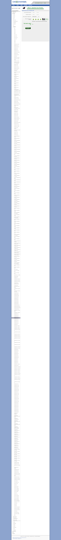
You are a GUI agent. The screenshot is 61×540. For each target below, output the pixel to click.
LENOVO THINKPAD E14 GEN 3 (16, 158)
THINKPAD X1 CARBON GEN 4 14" (16, 430)
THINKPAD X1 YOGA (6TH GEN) (17, 458)
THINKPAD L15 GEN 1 (17, 312)
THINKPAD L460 (16, 316)
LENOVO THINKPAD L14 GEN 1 (16, 173)
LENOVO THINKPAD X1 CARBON (17, 241)
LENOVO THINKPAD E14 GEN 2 (16, 156)
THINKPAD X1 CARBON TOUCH (16, 445)
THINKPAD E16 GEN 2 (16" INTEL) (17, 291)
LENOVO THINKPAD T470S (16, 215)
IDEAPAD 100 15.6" (16, 44)
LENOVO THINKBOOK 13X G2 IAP (17, 143)
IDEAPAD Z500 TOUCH (17, 122)
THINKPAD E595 (16, 303)
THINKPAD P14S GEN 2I (17, 330)
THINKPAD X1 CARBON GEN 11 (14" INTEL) (17, 421)
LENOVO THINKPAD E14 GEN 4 (16, 160)
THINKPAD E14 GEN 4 (17, 280)
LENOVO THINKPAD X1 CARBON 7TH (17, 250)
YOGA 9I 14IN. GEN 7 (17, 508)
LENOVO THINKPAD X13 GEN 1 (16, 256)
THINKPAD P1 (16, 324)
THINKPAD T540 (16, 405)
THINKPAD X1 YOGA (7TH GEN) (17, 461)
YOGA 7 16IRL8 (16, 491)
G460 (15, 40)
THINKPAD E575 (16, 298)
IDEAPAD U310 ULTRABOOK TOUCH (17, 108)
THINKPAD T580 (16, 409)
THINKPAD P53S (16, 357)
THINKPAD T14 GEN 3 (17, 369)
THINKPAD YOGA (16, 472)
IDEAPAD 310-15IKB (16, 52)
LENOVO (14, 26)
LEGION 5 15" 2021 (16, 126)
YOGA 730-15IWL (16, 498)
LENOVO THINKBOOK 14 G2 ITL (17, 145)
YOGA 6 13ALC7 (16, 487)
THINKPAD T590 (16, 410)
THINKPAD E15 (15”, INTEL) (16, 287)
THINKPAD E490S (16, 295)
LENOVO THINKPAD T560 (16, 230)
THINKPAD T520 (16, 402)
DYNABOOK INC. (15, 21)
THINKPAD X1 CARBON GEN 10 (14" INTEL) (17, 416)
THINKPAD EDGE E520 (17, 307)
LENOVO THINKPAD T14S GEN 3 (16, 202)
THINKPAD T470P (16, 393)
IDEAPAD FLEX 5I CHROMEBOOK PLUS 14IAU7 (17, 95)
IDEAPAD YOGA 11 (16, 117)
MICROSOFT (15, 516)
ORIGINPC (14, 523)
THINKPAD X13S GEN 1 (17, 465)
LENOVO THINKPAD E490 (16, 169)
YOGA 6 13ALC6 (16, 486)
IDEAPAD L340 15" (16, 98)
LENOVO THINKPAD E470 (16, 167)
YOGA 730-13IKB (16, 495)
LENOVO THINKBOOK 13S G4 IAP (17, 141)
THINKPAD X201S (16, 469)
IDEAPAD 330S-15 (16, 54)
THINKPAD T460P (16, 389)
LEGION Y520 (16, 132)
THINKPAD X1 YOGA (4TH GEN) (17, 456)
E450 (14, 33)
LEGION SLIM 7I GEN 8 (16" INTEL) (17, 130)
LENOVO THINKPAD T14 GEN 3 (16, 197)
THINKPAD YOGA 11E (17, 473)
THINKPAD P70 (16, 358)
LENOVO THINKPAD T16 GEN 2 (16, 206)
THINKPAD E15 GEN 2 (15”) (17, 289)
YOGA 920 (15, 505)
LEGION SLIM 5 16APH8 (16, 128)
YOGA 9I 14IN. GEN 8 (17, 509)
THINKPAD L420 (16, 315)
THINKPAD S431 (16, 365)
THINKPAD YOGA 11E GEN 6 (17, 475)
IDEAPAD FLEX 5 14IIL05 (16, 81)
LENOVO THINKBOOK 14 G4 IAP (17, 147)
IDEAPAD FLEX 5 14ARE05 (16, 77)
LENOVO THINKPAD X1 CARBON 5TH (17, 246)
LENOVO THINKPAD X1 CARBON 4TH (17, 243)
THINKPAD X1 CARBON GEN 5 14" (16, 432)
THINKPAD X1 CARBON (16, 413)
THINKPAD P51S (16, 353)
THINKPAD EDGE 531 (17, 306)
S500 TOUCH (16, 269)
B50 (14, 28)
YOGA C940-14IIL (16, 512)
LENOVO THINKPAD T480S (16, 222)
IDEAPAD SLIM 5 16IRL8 (16, 106)
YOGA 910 (15, 504)
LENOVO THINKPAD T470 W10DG (16, 213)
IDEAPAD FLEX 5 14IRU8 (16, 83)
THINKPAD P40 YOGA (17, 348)
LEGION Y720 (16, 133)
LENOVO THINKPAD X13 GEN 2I (16, 259)
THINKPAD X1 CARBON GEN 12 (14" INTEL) (17, 424)
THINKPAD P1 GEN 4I (17, 328)
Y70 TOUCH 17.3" (16, 482)
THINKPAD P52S (16, 356)
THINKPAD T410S (16, 385)
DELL (14, 18)
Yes (33, 12)
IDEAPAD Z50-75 (16, 123)
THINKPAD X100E (16, 462)
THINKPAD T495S (16, 401)
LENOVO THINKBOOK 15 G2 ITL (17, 149)
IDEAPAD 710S (16, 65)
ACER (14, 14)
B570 (14, 29)
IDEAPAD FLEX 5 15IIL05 (16, 85)
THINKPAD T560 (16, 406)
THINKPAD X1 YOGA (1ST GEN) (17, 450)
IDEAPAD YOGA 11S (16, 118)
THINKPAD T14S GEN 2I (17, 375)
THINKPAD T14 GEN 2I (17, 368)
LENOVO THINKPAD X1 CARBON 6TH (17, 248)
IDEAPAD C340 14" (16, 68)
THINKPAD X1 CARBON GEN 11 (16, 419)
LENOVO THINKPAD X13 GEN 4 (16, 261)
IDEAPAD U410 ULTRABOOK (16, 111)
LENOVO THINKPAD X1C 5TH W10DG (16, 263)
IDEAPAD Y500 (16, 113)
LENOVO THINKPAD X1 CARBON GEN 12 (17, 254)
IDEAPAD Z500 (16, 121)
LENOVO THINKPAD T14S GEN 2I (16, 200)
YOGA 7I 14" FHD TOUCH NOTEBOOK (16, 500)
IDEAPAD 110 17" (16, 45)
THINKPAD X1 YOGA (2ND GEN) (17, 452)
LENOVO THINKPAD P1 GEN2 (17, 182)
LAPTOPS (13, 13)
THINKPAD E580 (16, 299)
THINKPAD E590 (16, 302)
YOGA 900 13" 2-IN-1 (17, 501)
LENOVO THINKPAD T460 (16, 208)
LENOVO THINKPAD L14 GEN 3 (16, 176)
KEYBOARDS (14, 531)
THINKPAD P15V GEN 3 (17, 343)
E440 (14, 32)
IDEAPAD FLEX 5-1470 (17, 91)
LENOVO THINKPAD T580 (16, 237)
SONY (14, 528)
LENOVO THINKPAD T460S (16, 211)
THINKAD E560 (16, 276)
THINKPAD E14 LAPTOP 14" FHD (16, 283)
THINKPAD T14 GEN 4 (17, 370)
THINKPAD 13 (16, 277)
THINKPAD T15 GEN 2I (17, 378)
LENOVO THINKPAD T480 (16, 219)
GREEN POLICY (32, 536)
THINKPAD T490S (16, 398)
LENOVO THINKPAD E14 (16, 154)
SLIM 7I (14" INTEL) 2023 (16, 273)
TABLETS (13, 533)
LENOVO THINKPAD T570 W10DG (16, 235)
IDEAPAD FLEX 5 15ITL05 (16, 87)
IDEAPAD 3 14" (16, 48)
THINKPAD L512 (16, 319)
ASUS (14, 17)
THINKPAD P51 (16, 352)
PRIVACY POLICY (27, 536)
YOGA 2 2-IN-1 (16, 483)
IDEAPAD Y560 (16, 114)
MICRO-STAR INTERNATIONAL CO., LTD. (16, 520)
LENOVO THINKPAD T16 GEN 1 (16, 204)
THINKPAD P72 (16, 361)
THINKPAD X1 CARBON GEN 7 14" (16, 436)
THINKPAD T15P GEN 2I (17, 382)
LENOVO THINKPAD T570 (16, 232)
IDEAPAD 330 (16, 53)
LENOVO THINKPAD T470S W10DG (16, 217)
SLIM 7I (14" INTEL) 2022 (16, 271)
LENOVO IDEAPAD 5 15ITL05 (17, 139)
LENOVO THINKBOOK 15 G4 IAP (17, 152)
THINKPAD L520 (16, 320)
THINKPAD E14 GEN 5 (17, 281)
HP (13, 25)
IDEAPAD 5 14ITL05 (16, 57)
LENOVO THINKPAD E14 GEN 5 (16, 163)
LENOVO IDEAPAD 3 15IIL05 (17, 136)
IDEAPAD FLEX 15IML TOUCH (17, 72)
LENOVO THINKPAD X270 (16, 265)
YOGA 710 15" (16, 494)
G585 (15, 41)
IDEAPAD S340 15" (16, 102)
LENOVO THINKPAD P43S (16, 189)
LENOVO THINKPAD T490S (16, 226)
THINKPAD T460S (16, 390)
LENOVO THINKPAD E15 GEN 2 (16, 165)
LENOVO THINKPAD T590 (16, 239)
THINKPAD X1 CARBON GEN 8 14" (16, 441)
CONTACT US (22, 536)
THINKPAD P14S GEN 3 (17, 332)
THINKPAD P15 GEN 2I (17, 336)
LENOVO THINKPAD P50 (16, 191)
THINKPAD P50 (16, 349)
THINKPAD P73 (16, 362)
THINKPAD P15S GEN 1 (17, 338)
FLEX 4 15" (15, 36)
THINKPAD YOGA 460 (17, 479)
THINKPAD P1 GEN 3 (17, 325)
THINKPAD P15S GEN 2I (17, 341)
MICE (13, 532)
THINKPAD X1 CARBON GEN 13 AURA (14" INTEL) (16, 427)
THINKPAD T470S (16, 394)
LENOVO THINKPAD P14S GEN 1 (16, 184)
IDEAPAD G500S (16, 97)
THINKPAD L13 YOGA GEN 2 (17, 311)
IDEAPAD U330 (16, 109)
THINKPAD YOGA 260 (17, 478)
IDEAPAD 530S (16, 64)
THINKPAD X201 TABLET (16, 468)
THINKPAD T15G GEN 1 (17, 380)
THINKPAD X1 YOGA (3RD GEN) (17, 454)
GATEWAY (14, 22)
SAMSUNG (14, 527)
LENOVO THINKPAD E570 (16, 171)
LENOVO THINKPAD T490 (16, 224)
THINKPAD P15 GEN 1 (17, 334)
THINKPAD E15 (16, 285)
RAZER (14, 524)
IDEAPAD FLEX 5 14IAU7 (16, 79)
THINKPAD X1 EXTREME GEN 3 (16, 447)
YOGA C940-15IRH (16, 513)
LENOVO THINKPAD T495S (16, 228)
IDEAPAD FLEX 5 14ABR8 (16, 74)
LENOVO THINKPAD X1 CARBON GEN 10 (17, 252)
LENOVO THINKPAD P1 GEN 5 (17, 180)
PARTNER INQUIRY (37, 536)
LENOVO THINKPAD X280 (16, 267)
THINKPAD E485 (16, 294)
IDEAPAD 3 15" (16, 49)
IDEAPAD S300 (16, 101)
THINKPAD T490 (16, 397)
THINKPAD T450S (16, 386)
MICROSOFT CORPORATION (15, 518)
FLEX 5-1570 (16, 37)
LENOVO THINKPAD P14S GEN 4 (16, 187)
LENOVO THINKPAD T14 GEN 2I (16, 195)
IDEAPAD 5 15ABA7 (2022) (16, 59)
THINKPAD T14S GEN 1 (17, 373)
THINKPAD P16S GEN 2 (17, 345)
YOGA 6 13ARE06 (16, 490)
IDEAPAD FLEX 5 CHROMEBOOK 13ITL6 (17, 90)
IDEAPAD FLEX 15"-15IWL (16, 70)
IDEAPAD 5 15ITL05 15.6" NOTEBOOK (16, 63)
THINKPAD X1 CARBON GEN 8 (16, 439)
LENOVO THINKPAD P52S (16, 193)
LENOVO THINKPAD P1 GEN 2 (17, 178)
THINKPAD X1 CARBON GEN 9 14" (16, 443)
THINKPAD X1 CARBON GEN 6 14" (16, 434)
